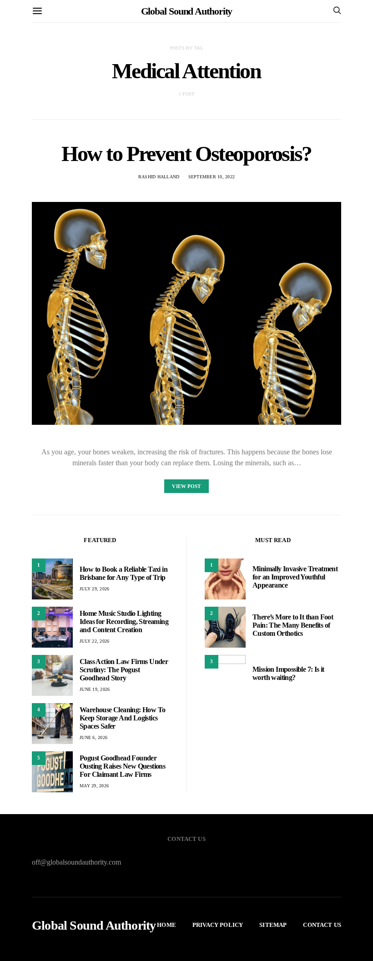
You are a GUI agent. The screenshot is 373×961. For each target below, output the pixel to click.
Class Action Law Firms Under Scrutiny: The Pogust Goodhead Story (124, 670)
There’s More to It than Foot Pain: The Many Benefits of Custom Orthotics (292, 625)
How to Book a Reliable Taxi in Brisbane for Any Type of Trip (123, 573)
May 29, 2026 (94, 785)
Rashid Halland (159, 176)
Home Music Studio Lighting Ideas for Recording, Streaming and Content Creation (124, 621)
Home (166, 924)
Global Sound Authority (186, 11)
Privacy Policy (217, 924)
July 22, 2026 (94, 641)
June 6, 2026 (93, 737)
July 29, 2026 (94, 588)
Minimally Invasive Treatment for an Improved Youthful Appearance (295, 577)
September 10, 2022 (211, 176)
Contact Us (322, 924)
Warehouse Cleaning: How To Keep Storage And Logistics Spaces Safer (122, 718)
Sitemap (273, 924)
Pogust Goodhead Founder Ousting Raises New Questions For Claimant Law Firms (122, 766)
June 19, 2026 (95, 689)
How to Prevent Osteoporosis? (186, 153)
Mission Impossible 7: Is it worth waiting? (288, 673)
